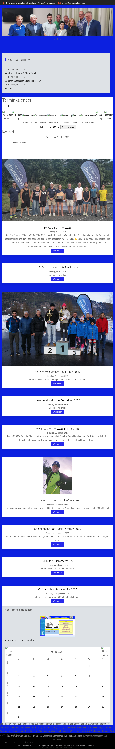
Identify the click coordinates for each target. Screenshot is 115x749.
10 (19, 686)
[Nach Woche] (54, 115)
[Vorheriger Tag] (17, 115)
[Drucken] (8, 106)
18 (34, 696)
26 (48, 707)
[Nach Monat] (40, 115)
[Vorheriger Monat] (7, 115)
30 (103, 707)
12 (48, 686)
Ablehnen (29, 742)
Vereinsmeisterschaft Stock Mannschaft (23, 81)
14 (76, 686)
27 (62, 707)
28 (76, 707)
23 (103, 696)
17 (19, 696)
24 (19, 707)
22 (89, 696)
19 (48, 696)
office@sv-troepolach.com (73, 3)
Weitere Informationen (52, 747)
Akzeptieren (10, 742)
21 (76, 696)
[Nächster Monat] (108, 115)
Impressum (68, 747)
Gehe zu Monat (68, 127)
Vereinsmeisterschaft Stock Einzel (20, 73)
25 (34, 707)
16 (103, 686)
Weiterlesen (57, 250)
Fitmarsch (9, 88)
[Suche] (76, 115)
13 (62, 686)
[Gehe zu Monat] (88, 115)
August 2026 (56, 652)
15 (89, 686)
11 (34, 686)
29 (89, 707)
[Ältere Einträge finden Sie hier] (57, 626)
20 (62, 696)
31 (19, 717)
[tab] (54, 39)
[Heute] (66, 115)
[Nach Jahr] (28, 115)
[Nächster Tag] (100, 115)
